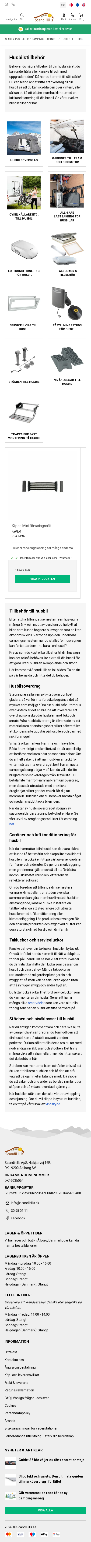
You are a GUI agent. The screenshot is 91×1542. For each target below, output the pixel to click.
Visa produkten (42, 579)
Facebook (18, 1218)
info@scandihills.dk (6, 4)
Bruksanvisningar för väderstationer (31, 1428)
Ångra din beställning (20, 1367)
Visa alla (45, 1510)
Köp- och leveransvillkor (22, 1375)
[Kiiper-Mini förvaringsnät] (42, 485)
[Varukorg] (82, 15)
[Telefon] (72, 15)
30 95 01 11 (13, 4)
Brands (10, 1421)
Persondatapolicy (17, 1413)
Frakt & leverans (16, 1383)
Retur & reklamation (19, 1390)
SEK (63, 5)
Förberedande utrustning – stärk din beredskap (39, 1436)
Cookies (10, 1405)
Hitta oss (11, 1352)
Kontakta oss (14, 1360)
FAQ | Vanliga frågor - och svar (27, 1398)
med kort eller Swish (48, 29)
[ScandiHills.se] (43, 17)
